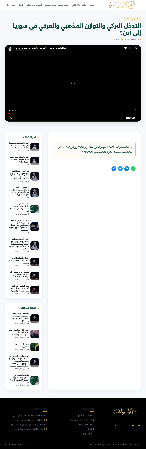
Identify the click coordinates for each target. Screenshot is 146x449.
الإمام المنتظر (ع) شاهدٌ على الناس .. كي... (28, 416)
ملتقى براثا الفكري (79, 5)
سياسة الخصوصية (24, 444)
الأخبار (21, 5)
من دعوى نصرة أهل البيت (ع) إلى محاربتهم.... (27, 425)
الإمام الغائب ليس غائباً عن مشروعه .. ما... (28, 420)
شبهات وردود (87, 434)
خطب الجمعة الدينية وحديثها (56, 5)
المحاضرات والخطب (34, 5)
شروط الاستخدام (10, 444)
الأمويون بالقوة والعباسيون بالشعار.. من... (28, 429)
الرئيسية (92, 5)
